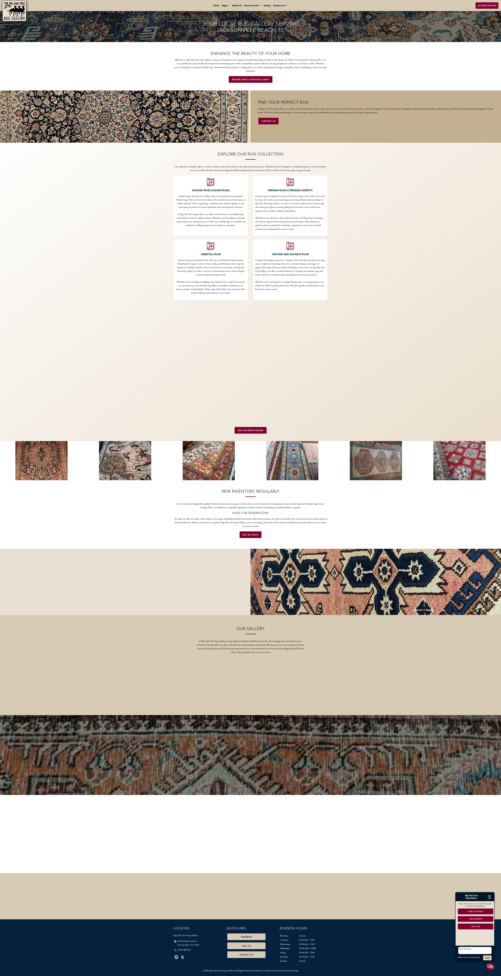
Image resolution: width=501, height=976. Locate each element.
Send (487, 958)
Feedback (246, 936)
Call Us (246, 945)
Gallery (267, 5)
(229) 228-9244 (183, 949)
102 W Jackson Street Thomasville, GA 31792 (188, 942)
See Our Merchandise (250, 430)
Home (216, 5)
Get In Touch (250, 534)
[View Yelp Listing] (182, 958)
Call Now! (475, 926)
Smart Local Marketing (471, 957)
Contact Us (279, 5)
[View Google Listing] (176, 958)
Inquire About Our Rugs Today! (250, 79)
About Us (237, 5)
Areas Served (251, 5)
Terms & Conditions (264, 970)
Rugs (224, 5)
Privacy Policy (282, 970)
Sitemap (295, 970)
